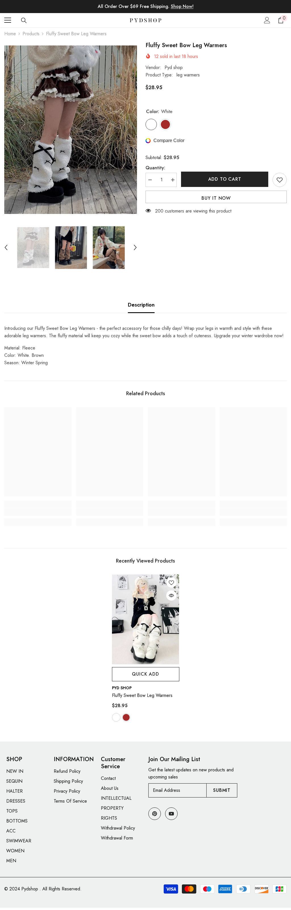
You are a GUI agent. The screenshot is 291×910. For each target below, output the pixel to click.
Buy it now (216, 198)
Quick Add (145, 674)
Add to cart (224, 179)
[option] (70, 129)
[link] (38, 512)
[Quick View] (171, 595)
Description (141, 305)
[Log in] (267, 20)
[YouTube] (171, 813)
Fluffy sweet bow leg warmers (142, 695)
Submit (221, 790)
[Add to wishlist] (280, 180)
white (116, 717)
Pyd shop (174, 67)
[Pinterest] (154, 813)
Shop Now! (182, 6)
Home (10, 33)
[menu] (7, 20)
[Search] (23, 20)
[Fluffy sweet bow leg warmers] (145, 619)
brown (126, 717)
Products (31, 33)
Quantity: (155, 167)
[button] (6, 247)
